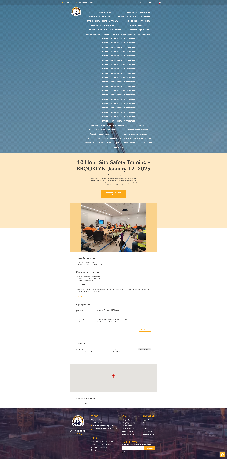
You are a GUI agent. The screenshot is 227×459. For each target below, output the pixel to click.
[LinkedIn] (78, 430)
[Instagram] (71, 430)
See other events (113, 195)
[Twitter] (84, 430)
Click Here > (80, 296)
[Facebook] (74, 430)
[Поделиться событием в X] (81, 403)
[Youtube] (81, 430)
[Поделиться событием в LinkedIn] (86, 403)
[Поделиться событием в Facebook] (77, 403)
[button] (146, 2)
